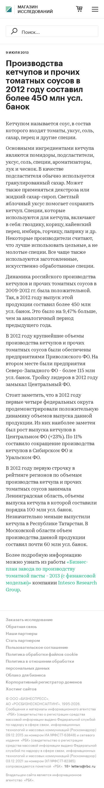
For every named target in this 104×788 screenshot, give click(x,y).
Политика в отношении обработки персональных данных (40, 665)
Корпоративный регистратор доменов (44, 682)
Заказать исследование (29, 620)
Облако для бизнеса (26, 675)
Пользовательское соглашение (37, 648)
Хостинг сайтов (21, 689)
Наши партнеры (21, 634)
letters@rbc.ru (83, 765)
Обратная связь (21, 627)
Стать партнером (23, 641)
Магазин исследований (35, 9)
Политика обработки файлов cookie (42, 655)
